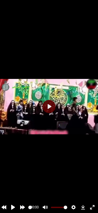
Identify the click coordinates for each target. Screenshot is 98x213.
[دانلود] (83, 207)
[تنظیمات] (73, 207)
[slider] (30, 207)
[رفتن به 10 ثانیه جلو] (22, 207)
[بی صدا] (45, 207)
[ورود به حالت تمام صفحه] (92, 207)
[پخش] (13, 207)
